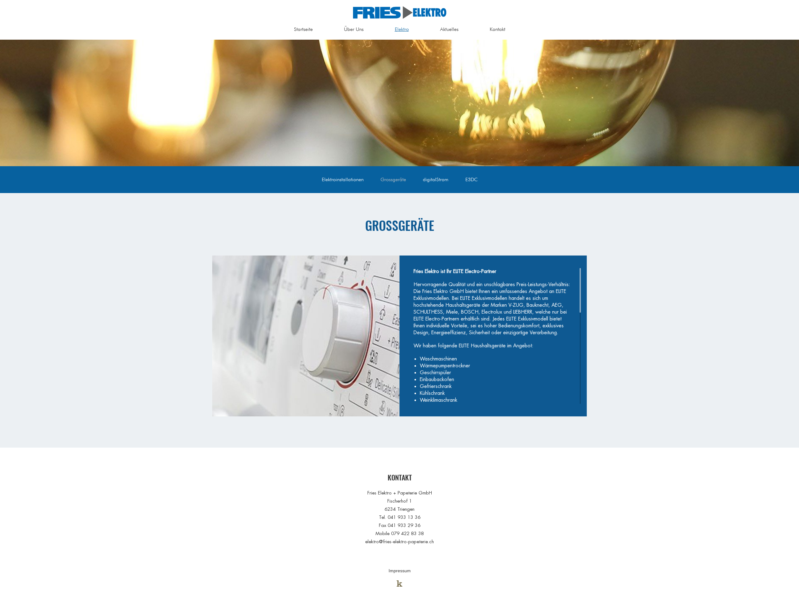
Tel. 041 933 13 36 (399, 517)
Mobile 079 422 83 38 (399, 533)
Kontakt (497, 29)
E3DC (471, 179)
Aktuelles (449, 29)
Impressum (400, 570)
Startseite (303, 29)
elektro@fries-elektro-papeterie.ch (399, 541)
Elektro (402, 29)
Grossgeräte (393, 179)
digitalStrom (436, 179)
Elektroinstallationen (343, 179)
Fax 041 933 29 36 (399, 525)
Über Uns (354, 29)
